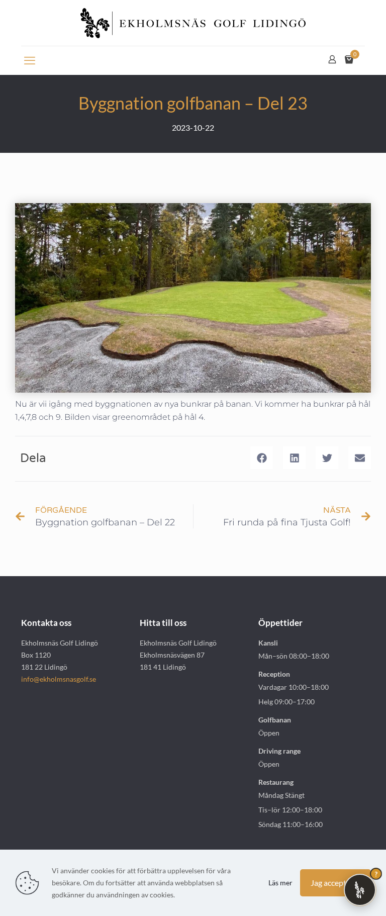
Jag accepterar (335, 882)
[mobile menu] (29, 60)
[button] (261, 457)
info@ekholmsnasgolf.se (58, 679)
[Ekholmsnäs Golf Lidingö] (193, 23)
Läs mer (280, 882)
